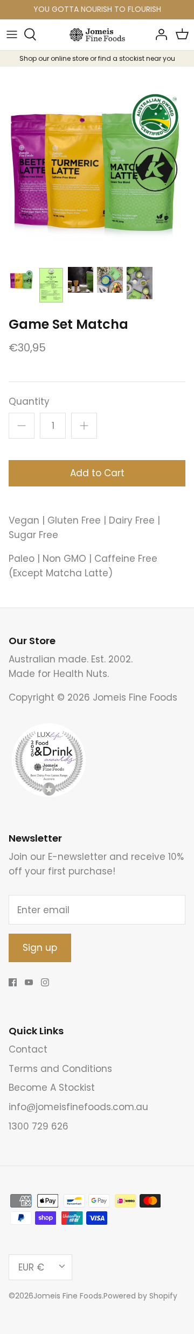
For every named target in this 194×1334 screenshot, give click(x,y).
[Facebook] (13, 982)
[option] (97, 163)
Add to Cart (97, 473)
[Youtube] (29, 982)
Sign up (40, 947)
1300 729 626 (38, 1126)
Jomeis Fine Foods (67, 1295)
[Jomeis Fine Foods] (97, 35)
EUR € (31, 1267)
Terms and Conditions (60, 1068)
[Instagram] (45, 982)
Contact (28, 1049)
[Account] (158, 34)
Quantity (29, 402)
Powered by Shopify (140, 1295)
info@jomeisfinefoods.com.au (78, 1106)
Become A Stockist (52, 1087)
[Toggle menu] (12, 34)
